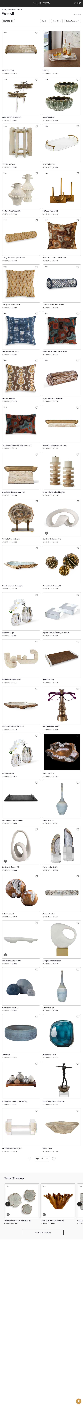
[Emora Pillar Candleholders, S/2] (62, 471)
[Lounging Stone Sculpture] (62, 939)
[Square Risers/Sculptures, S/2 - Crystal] (62, 611)
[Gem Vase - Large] (21, 611)
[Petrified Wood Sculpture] (21, 518)
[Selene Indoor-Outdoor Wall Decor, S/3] (22, 1201)
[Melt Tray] (62, 49)
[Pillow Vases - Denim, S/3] (21, 986)
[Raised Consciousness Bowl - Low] (62, 424)
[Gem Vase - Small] (21, 752)
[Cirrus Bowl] (21, 1033)
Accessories (12, 9)
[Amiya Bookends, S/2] (62, 846)
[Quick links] (78, 1401)
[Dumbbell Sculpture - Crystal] (21, 1127)
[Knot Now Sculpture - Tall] (21, 846)
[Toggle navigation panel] (3, 3)
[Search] (75, 3)
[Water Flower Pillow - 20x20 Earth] (62, 237)
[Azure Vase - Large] (62, 1033)
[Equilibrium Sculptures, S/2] (21, 658)
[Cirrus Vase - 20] (62, 986)
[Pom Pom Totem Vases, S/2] (21, 190)
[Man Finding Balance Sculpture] (62, 1080)
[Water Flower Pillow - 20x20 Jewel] (62, 330)
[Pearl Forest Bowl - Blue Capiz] (21, 564)
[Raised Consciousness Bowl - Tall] (21, 471)
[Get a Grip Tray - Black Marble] (21, 799)
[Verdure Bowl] (62, 1127)
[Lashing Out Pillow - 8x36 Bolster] (21, 237)
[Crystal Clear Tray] (62, 143)
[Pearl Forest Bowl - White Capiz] (21, 705)
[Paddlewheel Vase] (21, 143)
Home (4, 9)
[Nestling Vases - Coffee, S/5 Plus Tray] (21, 1080)
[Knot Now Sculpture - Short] (62, 518)
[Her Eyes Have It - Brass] (62, 705)
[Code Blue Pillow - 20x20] (21, 330)
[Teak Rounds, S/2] (21, 893)
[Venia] (41, 3)
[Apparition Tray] (62, 658)
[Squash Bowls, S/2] (62, 96)
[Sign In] (78, 3)
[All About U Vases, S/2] (62, 190)
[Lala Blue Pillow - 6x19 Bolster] (62, 283)
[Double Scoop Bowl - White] (21, 939)
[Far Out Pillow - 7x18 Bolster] (62, 377)
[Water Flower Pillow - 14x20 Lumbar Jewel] (21, 424)
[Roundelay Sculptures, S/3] (62, 564)
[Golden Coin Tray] (21, 49)
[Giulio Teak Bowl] (62, 752)
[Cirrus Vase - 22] (62, 799)
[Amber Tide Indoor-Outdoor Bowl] (58, 1201)
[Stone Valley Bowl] (62, 893)
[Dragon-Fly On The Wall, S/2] (21, 96)
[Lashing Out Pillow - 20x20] (21, 283)
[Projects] (37, 32)
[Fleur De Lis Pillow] (21, 377)
